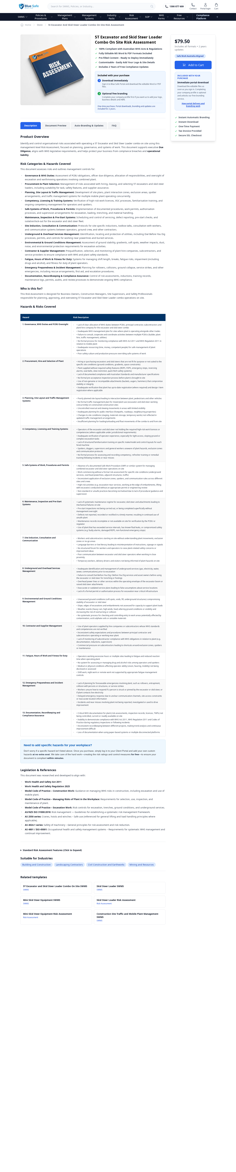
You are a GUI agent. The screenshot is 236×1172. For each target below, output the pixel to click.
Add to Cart (196, 65)
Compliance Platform (202, 17)
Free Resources (179, 17)
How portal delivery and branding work (193, 105)
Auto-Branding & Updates (89, 125)
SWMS (21, 16)
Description (30, 125)
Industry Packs (111, 17)
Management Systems (89, 17)
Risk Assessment (131, 17)
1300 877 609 (177, 6)
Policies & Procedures (41, 17)
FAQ (114, 125)
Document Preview (55, 125)
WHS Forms (161, 17)
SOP (147, 16)
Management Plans (65, 17)
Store (40, 24)
